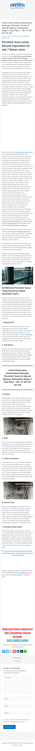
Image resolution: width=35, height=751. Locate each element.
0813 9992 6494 (17, 640)
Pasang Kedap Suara (23, 572)
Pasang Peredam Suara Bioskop (18, 225)
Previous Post (17, 658)
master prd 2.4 (18, 36)
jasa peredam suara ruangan (24, 152)
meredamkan (28, 334)
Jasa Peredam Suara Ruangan (10, 221)
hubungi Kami (18, 575)
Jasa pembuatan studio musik (21, 231)
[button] (17, 12)
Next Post (17, 661)
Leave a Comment (7, 36)
